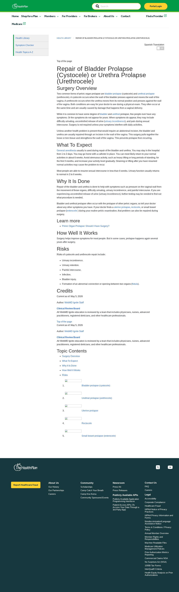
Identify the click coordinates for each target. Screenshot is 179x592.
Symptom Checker (25, 45)
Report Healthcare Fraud (25, 485)
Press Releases (120, 490)
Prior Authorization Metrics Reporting (157, 553)
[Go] (97, 6)
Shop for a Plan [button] (29, 16)
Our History (53, 487)
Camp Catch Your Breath (92, 490)
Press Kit (117, 487)
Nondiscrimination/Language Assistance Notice (158, 522)
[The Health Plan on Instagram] (164, 467)
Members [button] (49, 16)
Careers (52, 494)
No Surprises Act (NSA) (156, 562)
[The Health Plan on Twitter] (158, 467)
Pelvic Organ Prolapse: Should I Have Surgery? (85, 226)
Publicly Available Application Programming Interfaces (126, 500)
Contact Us (151, 483)
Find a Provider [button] (154, 16)
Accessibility (150, 498)
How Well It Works (71, 370)
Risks (65, 375)
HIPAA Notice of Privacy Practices (156, 510)
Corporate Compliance (155, 502)
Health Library (23, 38)
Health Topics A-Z (24, 52)
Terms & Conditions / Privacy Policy (158, 528)
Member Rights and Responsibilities (154, 538)
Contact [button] (125, 16)
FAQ (147, 486)
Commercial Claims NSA (156, 558)
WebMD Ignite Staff (74, 302)
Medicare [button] (17, 24)
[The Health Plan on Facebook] (150, 467)
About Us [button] (109, 16)
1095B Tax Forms (153, 565)
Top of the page (64, 321)
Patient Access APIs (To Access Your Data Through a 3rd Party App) (126, 507)
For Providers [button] (69, 16)
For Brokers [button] (90, 16)
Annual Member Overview (157, 533)
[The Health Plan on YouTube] (170, 467)
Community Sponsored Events (95, 497)
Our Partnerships (56, 490)
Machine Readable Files (156, 543)
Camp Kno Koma (88, 494)
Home (15, 16)
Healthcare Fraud (153, 506)
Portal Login (156, 6)
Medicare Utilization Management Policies (154, 547)
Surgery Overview (71, 356)
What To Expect (70, 361)
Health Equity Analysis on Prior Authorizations (159, 573)
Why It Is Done (69, 365)
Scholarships (86, 487)
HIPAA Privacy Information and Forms (159, 516)
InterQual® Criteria (153, 569)
